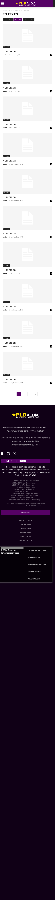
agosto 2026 (25, 520)
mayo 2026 (25, 532)
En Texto (18, 19)
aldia (5, 55)
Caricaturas (8, 19)
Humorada (9, 51)
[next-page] (35, 394)
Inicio (5, 11)
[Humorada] (27, 36)
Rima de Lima (28, 19)
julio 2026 (25, 524)
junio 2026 (25, 528)
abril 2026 (25, 536)
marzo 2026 (25, 540)
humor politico (14, 11)
